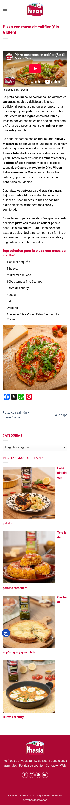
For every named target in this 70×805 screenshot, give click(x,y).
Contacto (52, 765)
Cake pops (60, 415)
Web (63, 765)
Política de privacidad (17, 761)
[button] (5, 9)
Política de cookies (31, 765)
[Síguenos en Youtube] (45, 775)
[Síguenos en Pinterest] (38, 775)
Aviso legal (41, 761)
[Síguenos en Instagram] (32, 775)
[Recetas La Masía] (35, 9)
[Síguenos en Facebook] (25, 775)
